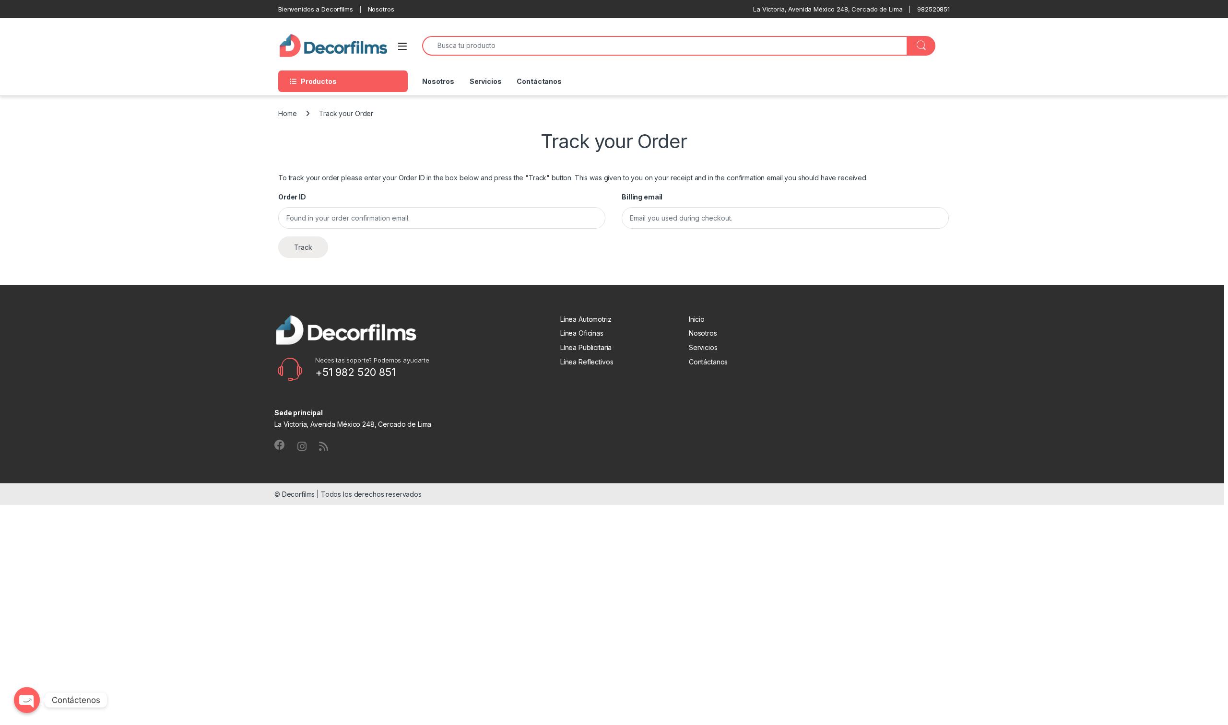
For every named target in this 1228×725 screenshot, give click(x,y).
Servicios (486, 81)
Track (303, 247)
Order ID (292, 197)
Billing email (642, 197)
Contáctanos (539, 81)
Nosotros (438, 81)
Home (287, 113)
